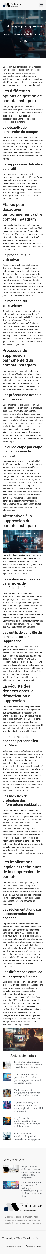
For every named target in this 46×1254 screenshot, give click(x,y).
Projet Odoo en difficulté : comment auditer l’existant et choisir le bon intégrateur (28, 1064)
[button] (41, 5)
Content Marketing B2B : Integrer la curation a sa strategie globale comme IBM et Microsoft (28, 1107)
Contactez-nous (33, 1245)
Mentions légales (13, 1245)
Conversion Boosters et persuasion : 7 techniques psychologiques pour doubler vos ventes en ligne (28, 1078)
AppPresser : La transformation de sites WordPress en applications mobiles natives (27, 1122)
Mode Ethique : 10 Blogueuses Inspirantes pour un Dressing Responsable (27, 1092)
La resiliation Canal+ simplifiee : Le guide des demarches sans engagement (27, 1136)
